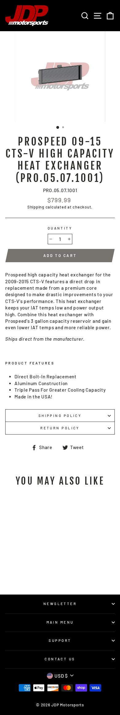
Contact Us (60, 659)
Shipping (35, 206)
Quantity (60, 228)
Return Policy (60, 428)
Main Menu (60, 622)
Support (60, 640)
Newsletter (60, 604)
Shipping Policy (60, 416)
